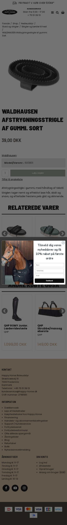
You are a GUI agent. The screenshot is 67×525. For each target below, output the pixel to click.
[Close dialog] (63, 242)
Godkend (49, 280)
